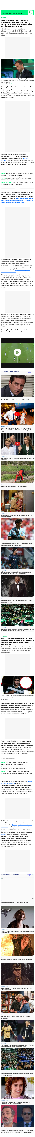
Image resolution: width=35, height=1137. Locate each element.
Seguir (30, 13)
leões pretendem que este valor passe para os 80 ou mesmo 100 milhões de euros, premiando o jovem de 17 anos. (17, 200)
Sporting (4, 834)
